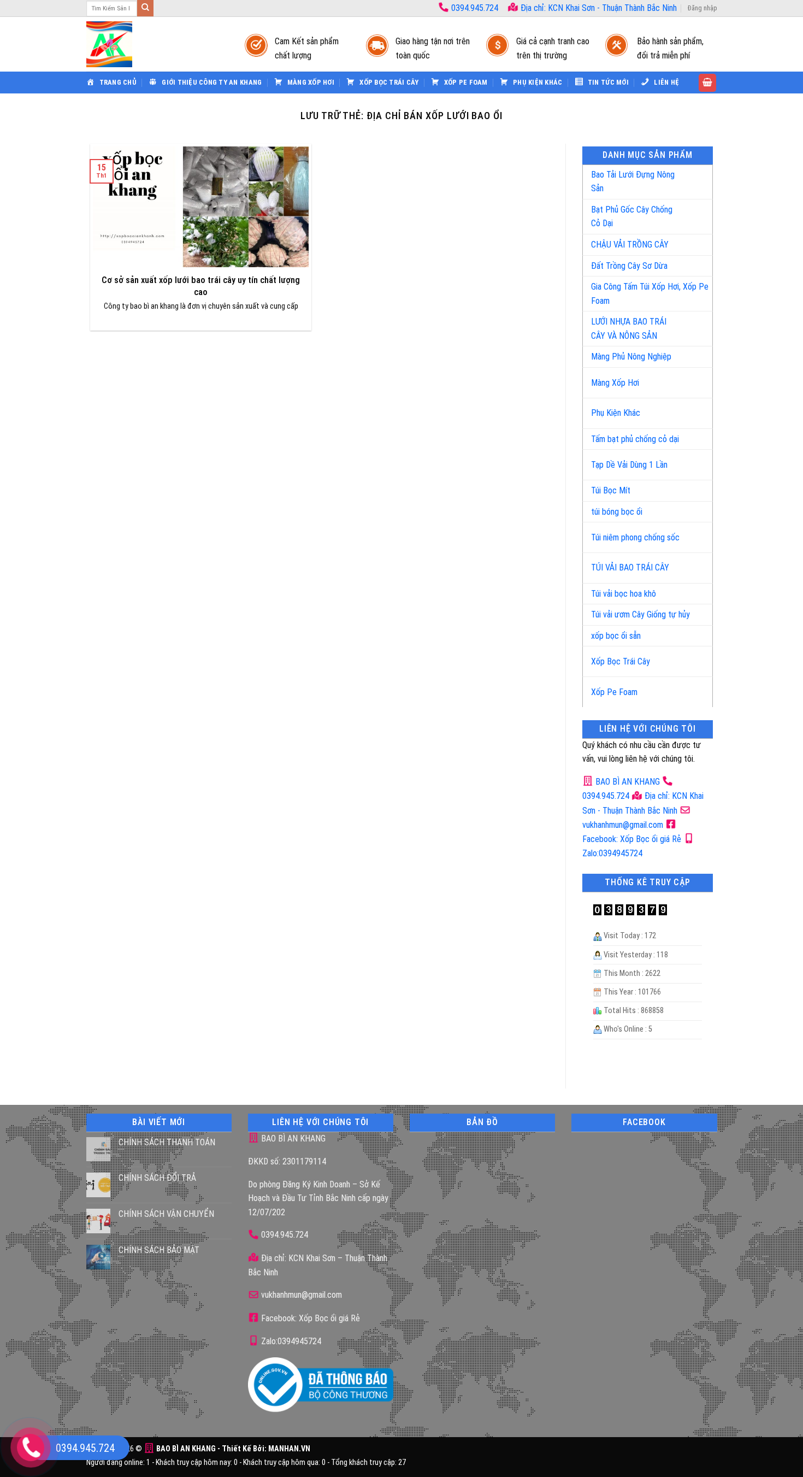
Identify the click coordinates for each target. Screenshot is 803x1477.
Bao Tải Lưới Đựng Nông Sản (633, 181)
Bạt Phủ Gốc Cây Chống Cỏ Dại (631, 216)
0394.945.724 (474, 8)
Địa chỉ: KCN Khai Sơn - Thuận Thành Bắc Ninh (597, 8)
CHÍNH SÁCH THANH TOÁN (167, 1142)
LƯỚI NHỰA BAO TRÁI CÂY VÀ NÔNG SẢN (628, 328)
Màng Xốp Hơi (615, 383)
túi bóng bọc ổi (616, 512)
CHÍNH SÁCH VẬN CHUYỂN (166, 1214)
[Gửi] (145, 8)
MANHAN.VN (289, 1449)
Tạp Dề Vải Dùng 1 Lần (629, 465)
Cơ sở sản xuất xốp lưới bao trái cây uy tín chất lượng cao (201, 286)
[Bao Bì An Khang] (154, 44)
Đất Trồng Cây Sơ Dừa (629, 266)
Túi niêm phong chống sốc (635, 537)
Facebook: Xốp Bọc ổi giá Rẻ (309, 1318)
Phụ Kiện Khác (615, 413)
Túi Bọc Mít (610, 490)
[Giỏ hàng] (707, 83)
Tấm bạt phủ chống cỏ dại (635, 439)
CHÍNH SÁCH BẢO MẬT (159, 1250)
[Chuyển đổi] (693, 177)
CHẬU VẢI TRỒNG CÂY (630, 244)
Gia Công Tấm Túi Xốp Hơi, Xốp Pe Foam (649, 293)
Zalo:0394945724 (290, 1341)
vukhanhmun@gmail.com (300, 1295)
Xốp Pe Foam (614, 692)
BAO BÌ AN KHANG (626, 781)
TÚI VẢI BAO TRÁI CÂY (630, 567)
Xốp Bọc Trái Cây (620, 661)
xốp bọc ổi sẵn (616, 636)
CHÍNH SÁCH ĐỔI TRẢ (157, 1178)
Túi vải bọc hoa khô (623, 594)
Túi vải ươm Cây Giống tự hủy (640, 614)
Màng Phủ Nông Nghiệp (631, 356)
